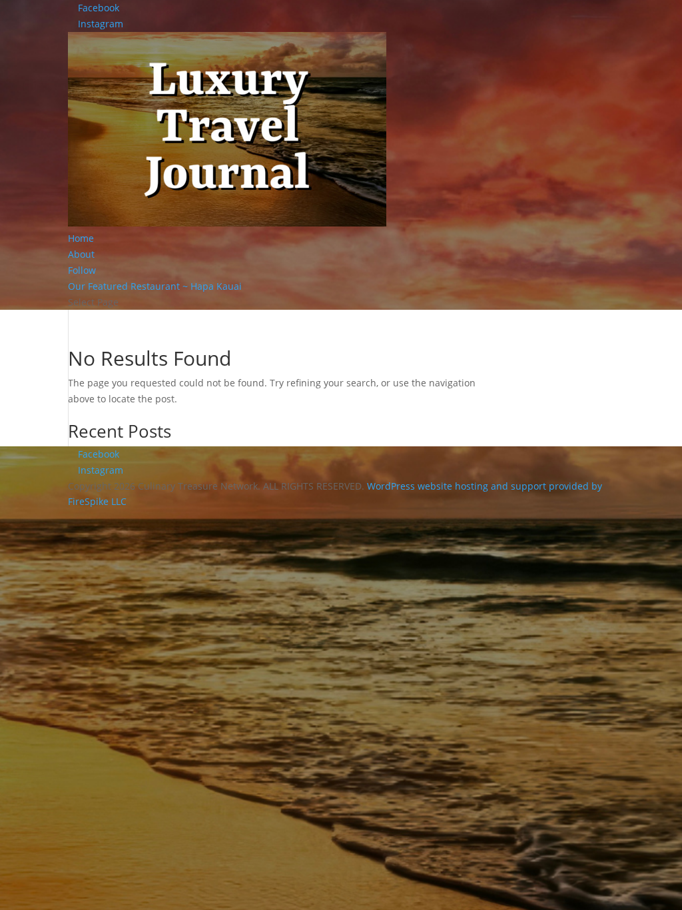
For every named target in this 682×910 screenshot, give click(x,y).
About (81, 254)
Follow (82, 270)
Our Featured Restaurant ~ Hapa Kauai (155, 286)
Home (81, 238)
